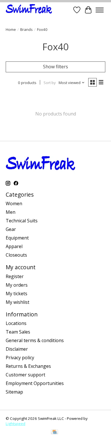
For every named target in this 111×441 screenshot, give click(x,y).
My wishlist (17, 302)
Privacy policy (20, 357)
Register (15, 276)
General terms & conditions (35, 340)
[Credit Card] (54, 432)
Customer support (25, 375)
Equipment (17, 238)
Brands (26, 29)
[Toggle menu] (99, 10)
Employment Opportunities (35, 383)
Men (10, 212)
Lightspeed (15, 423)
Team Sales (18, 332)
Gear (11, 229)
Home (11, 29)
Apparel (14, 246)
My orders (17, 285)
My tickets (16, 293)
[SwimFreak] (29, 10)
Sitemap (14, 392)
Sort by (50, 82)
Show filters (55, 66)
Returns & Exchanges (28, 366)
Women (14, 203)
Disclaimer (17, 349)
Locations (16, 323)
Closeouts (16, 255)
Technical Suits (22, 220)
